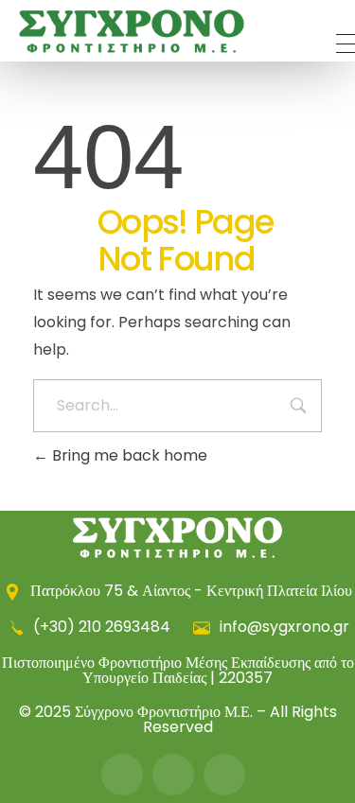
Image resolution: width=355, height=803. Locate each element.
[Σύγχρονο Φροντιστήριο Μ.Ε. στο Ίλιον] (131, 32)
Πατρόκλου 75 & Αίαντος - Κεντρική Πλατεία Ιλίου (189, 591)
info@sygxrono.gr (282, 626)
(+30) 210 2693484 (101, 626)
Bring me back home (127, 455)
